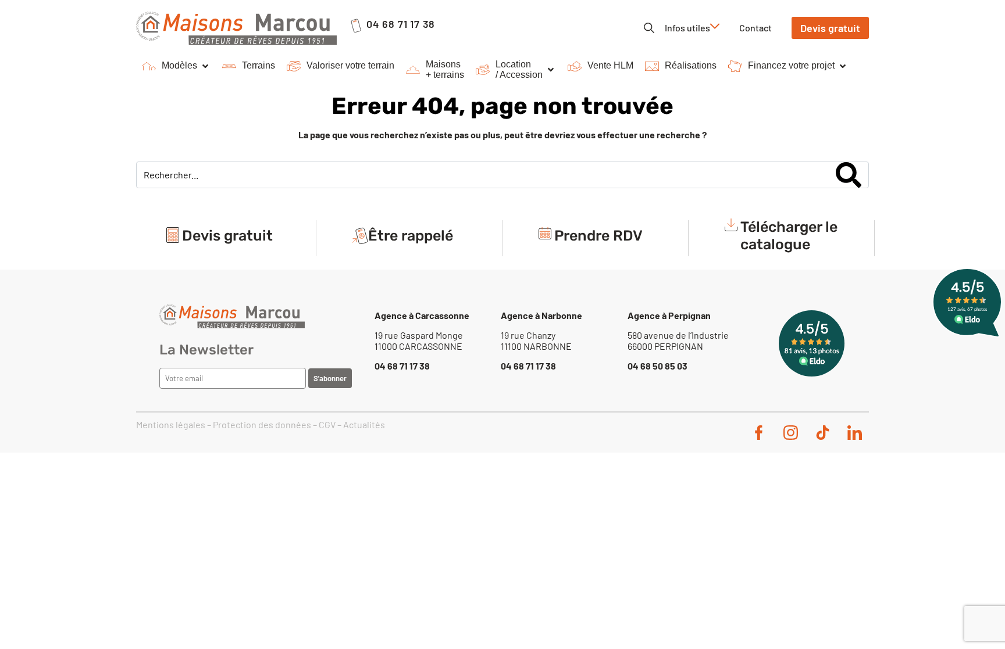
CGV (327, 424)
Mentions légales (170, 424)
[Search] (848, 175)
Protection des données (262, 424)
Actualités (364, 424)
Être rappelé (410, 235)
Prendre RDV (598, 235)
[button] (176, 66)
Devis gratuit (227, 235)
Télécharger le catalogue (789, 235)
